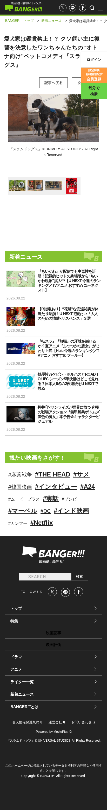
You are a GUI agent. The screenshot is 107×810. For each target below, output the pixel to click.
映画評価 (53, 644)
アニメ (16, 669)
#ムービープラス (24, 499)
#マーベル (22, 510)
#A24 (87, 486)
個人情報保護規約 (25, 722)
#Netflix (41, 522)
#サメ (81, 474)
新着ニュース (22, 694)
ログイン (94, 59)
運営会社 (55, 722)
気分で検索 (94, 91)
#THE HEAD (52, 474)
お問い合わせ (81, 722)
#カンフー (17, 523)
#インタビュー (56, 486)
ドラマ (16, 657)
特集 (14, 621)
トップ (16, 608)
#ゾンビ (69, 499)
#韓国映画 (20, 487)
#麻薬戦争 (20, 475)
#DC (46, 511)
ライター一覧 (22, 682)
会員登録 (94, 75)
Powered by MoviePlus (52, 732)
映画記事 (53, 633)
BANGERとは (24, 706)
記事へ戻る (53, 83)
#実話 (51, 498)
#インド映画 (71, 510)
